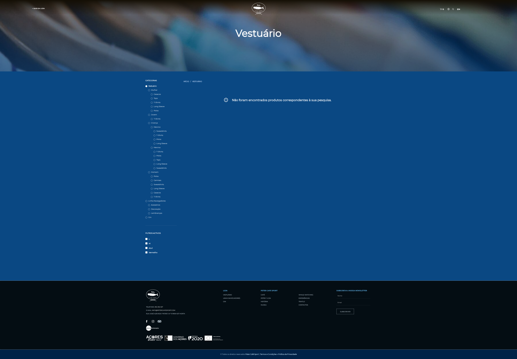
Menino (157, 127)
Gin (149, 217)
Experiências (304, 298)
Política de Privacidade (287, 354)
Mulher (154, 90)
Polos (156, 110)
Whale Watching (306, 295)
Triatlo (302, 302)
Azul (151, 248)
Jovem (154, 115)
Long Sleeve (159, 106)
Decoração (155, 209)
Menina (157, 147)
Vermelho (153, 252)
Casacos (157, 94)
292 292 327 (159, 307)
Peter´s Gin (266, 298)
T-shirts (157, 102)
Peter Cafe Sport (269, 291)
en (458, 9)
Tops (156, 98)
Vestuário (152, 86)
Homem (154, 172)
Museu (264, 305)
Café (263, 295)
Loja (225, 291)
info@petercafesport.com (163, 310)
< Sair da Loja (38, 8)
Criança (154, 123)
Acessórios (155, 205)
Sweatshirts (161, 131)
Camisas (157, 180)
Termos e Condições (268, 354)
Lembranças (156, 213)
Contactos (303, 305)
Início (186, 81)
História (264, 302)
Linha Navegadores (157, 201)
